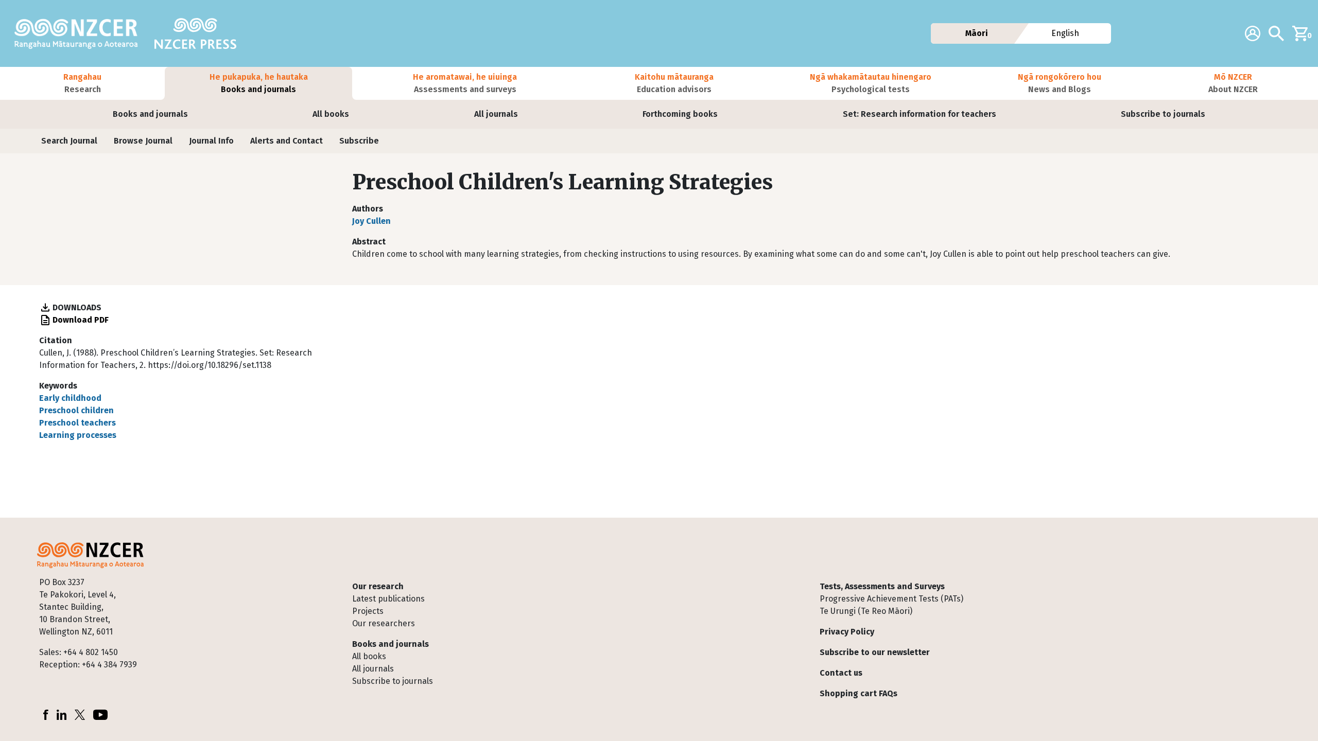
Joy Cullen (371, 221)
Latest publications (388, 599)
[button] (82, 83)
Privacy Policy (847, 632)
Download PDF (81, 320)
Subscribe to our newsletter (875, 652)
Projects (368, 611)
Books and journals (150, 114)
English (1066, 33)
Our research (378, 586)
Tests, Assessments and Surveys (882, 586)
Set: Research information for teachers (919, 114)
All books (331, 114)
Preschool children (76, 410)
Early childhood (70, 398)
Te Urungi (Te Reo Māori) (866, 611)
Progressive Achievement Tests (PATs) (891, 599)
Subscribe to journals (1163, 114)
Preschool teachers (77, 423)
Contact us (841, 673)
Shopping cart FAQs (858, 693)
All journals (496, 114)
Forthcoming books (680, 114)
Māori (976, 33)
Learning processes (77, 435)
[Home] (80, 33)
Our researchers (383, 623)
